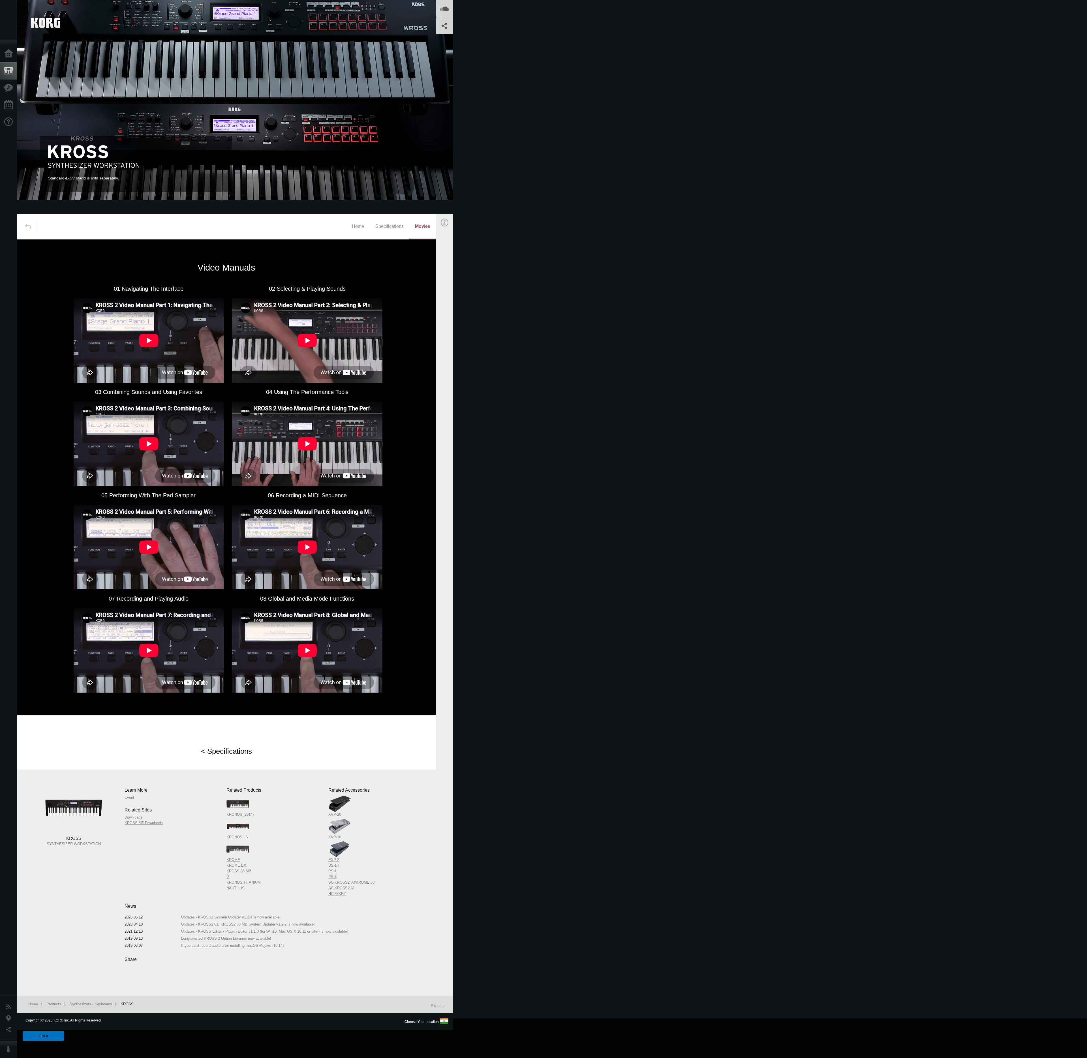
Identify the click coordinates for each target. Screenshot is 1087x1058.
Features (10, 88)
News (10, 1007)
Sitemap (437, 1006)
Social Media (10, 1029)
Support (10, 121)
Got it (43, 1036)
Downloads (133, 817)
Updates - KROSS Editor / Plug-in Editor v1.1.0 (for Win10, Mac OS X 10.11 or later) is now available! (264, 931)
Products (10, 71)
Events (10, 105)
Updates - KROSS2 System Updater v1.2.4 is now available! (231, 917)
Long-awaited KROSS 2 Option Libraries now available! (226, 938)
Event (449, 322)
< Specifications (226, 751)
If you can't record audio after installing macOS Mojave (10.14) (232, 945)
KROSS (127, 1004)
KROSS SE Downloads (144, 823)
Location (10, 1018)
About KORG (10, 1049)
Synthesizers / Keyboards (91, 1004)
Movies (422, 226)
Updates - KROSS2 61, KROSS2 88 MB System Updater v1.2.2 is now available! (248, 924)
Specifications (389, 226)
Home (10, 53)
